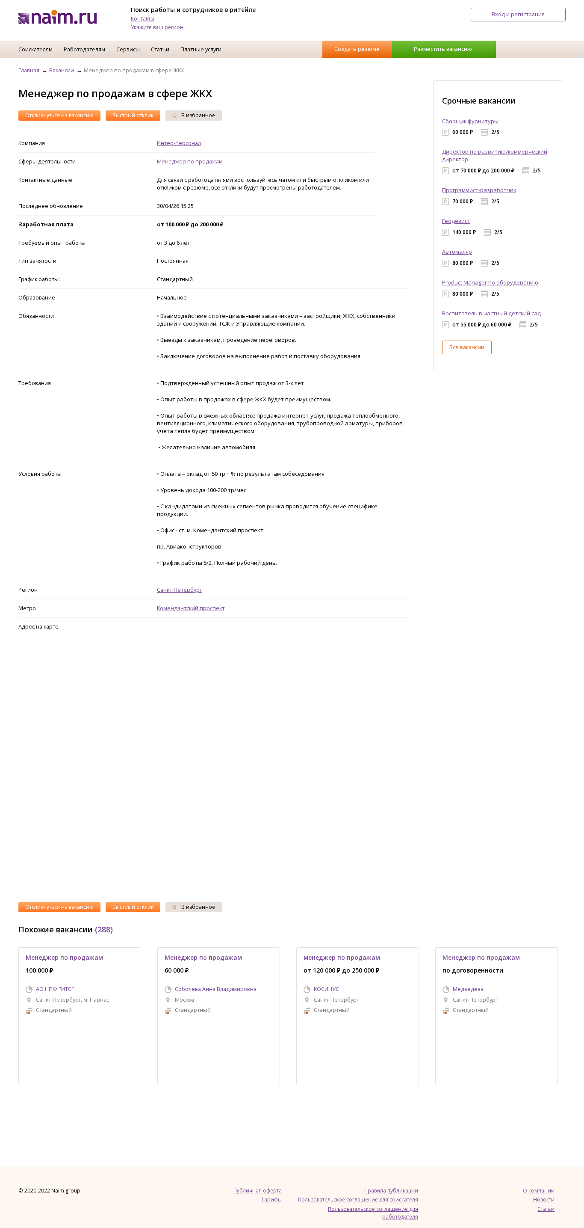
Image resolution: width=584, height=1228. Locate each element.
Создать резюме (357, 49)
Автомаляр (457, 251)
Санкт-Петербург (179, 589)
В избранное (197, 115)
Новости (544, 1199)
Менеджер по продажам (190, 161)
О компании (539, 1190)
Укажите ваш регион (157, 27)
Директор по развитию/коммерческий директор (494, 155)
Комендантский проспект (190, 608)
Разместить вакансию (443, 49)
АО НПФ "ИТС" (55, 989)
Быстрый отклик (132, 115)
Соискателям (35, 49)
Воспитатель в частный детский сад (491, 313)
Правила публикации (391, 1190)
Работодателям (84, 49)
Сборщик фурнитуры (470, 121)
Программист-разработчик (479, 190)
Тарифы (271, 1199)
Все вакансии (466, 347)
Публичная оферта (257, 1190)
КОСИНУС (326, 989)
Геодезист (456, 221)
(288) (104, 929)
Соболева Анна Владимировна (216, 989)
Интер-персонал (179, 143)
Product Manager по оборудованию (490, 282)
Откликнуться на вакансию (59, 115)
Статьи (160, 49)
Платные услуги (200, 49)
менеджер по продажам (342, 957)
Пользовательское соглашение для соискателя (358, 1199)
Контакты (142, 18)
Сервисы (128, 49)
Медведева (468, 989)
